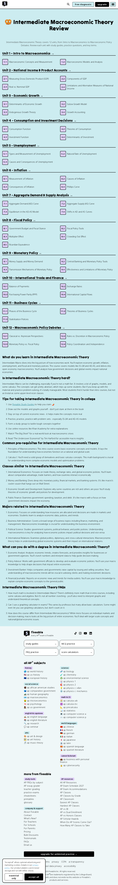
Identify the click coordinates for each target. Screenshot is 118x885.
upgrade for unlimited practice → (59, 854)
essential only (14, 877)
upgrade (102, 4)
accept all (33, 877)
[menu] (113, 4)
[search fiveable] (68, 4)
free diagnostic (83, 4)
